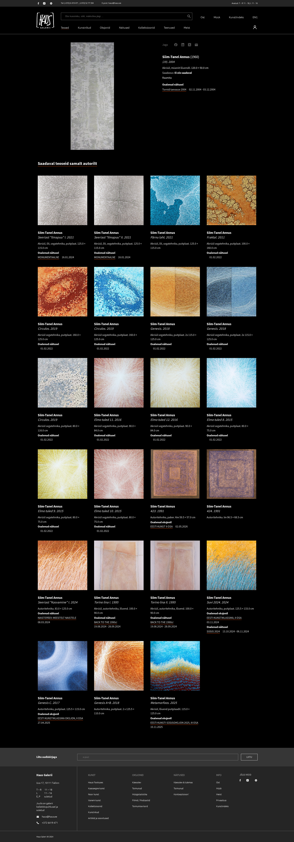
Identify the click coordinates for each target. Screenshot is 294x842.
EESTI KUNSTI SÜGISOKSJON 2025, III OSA (174, 722)
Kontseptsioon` (181, 794)
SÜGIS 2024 (213, 631)
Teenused (169, 27)
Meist (219, 794)
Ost (203, 17)
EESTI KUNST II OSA (161, 526)
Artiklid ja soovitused (98, 818)
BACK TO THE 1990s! (105, 622)
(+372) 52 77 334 (87, 3)
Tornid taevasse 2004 (174, 89)
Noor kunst (93, 794)
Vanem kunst (94, 800)
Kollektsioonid (146, 27)
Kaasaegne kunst (96, 788)
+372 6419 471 (50, 822)
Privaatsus (221, 800)
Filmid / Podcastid (141, 800)
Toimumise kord (140, 806)
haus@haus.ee (114, 3)
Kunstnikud (84, 27)
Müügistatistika (139, 794)
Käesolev (136, 782)
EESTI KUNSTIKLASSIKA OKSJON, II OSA (60, 718)
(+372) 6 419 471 (71, 3)
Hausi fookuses (95, 782)
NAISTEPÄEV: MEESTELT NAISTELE (57, 617)
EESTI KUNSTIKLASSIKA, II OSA (224, 617)
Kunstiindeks (236, 17)
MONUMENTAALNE (48, 257)
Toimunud (137, 788)
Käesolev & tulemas (183, 782)
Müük (217, 17)
